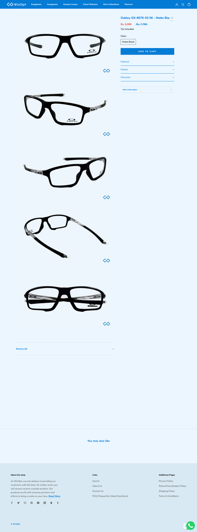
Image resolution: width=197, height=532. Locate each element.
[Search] (183, 4)
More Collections (111, 4)
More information (130, 89)
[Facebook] (12, 503)
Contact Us (97, 491)
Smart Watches (90, 4)
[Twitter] (18, 503)
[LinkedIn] (45, 503)
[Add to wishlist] (172, 17)
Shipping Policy (167, 491)
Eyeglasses (36, 4)
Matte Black (128, 41)
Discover (129, 4)
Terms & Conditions (169, 496)
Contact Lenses (70, 4)
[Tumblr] (58, 503)
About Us (97, 486)
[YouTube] (38, 503)
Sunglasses (52, 4)
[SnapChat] (51, 503)
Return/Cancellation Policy (172, 486)
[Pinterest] (31, 503)
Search (95, 481)
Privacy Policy (166, 481)
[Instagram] (25, 503)
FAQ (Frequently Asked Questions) (110, 496)
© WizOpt (15, 524)
